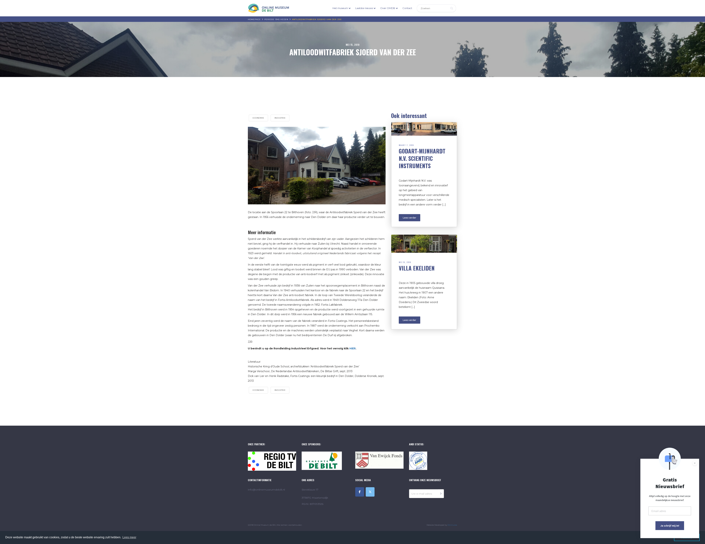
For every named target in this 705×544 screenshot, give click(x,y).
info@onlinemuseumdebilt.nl (266, 489)
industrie (279, 118)
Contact (407, 8)
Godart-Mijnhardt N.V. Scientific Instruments (422, 158)
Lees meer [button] (129, 537)
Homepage (254, 19)
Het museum (340, 8)
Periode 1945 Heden (276, 19)
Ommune (452, 525)
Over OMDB (387, 8)
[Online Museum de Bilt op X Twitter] (370, 492)
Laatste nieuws (364, 8)
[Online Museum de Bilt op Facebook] (359, 492)
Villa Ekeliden (417, 268)
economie (258, 118)
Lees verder (409, 217)
